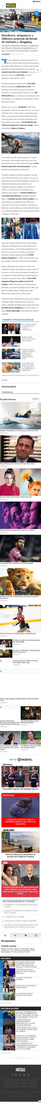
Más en (12, 759)
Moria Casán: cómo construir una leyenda (28, 339)
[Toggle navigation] (3, 5)
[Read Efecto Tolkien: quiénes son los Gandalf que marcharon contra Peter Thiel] (11, 350)
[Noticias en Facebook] (16, 1075)
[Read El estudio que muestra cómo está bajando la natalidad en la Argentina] (11, 364)
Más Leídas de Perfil (10, 1008)
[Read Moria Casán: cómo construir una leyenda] (11, 337)
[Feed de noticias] (24, 1075)
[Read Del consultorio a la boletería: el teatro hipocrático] (11, 325)
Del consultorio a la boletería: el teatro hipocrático (29, 327)
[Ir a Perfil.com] (37, 1)
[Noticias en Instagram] (12, 1075)
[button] (37, 70)
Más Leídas (6, 958)
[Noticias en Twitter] (20, 1075)
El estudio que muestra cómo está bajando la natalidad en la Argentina (28, 366)
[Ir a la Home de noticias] (20, 1070)
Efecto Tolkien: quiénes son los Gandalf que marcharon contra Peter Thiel (28, 354)
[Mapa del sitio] (28, 1075)
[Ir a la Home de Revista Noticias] (10, 5)
